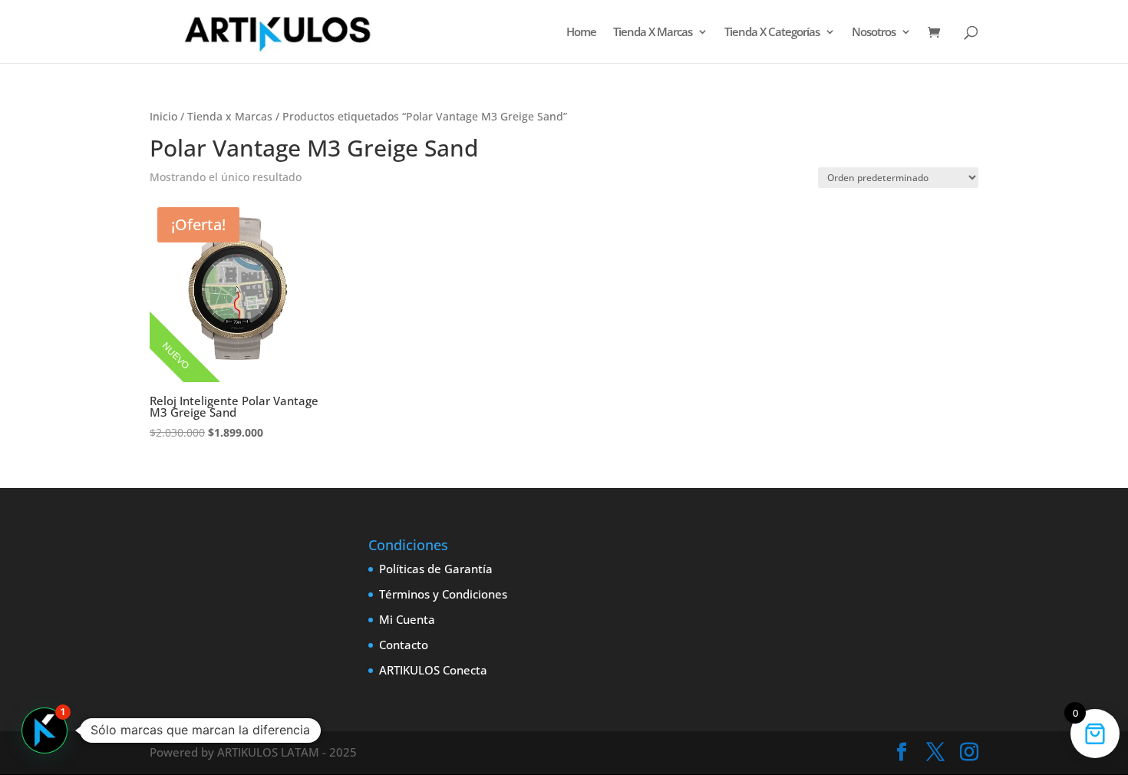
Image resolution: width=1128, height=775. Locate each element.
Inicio (163, 116)
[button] (44, 730)
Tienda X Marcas (652, 32)
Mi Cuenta (407, 619)
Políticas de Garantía (436, 568)
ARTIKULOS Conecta (433, 670)
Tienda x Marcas (229, 116)
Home (581, 32)
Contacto (403, 644)
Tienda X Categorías (772, 32)
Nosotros (873, 32)
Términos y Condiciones (443, 594)
